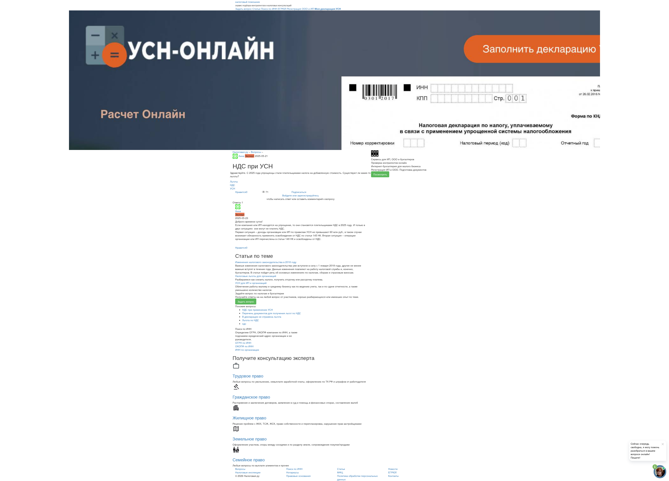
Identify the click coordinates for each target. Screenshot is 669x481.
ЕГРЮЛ (392, 472)
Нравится (241, 192)
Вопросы (240, 469)
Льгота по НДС (250, 320)
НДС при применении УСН (257, 309)
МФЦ (340, 472)
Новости (393, 469)
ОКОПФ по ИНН (244, 346)
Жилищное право (249, 418)
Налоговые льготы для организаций (255, 276)
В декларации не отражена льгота (261, 316)
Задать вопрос (245, 301)
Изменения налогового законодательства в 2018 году (265, 262)
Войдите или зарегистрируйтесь (300, 195)
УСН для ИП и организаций (251, 283)
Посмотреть (380, 174)
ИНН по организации (247, 349)
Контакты (393, 476)
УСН (232, 188)
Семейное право (249, 459)
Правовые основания (298, 476)
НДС (232, 185)
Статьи (341, 469)
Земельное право (250, 439)
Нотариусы (292, 472)
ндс (244, 323)
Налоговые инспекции (247, 472)
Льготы (234, 181)
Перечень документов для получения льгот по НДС (271, 313)
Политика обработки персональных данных (357, 477)
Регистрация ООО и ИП (300, 8)
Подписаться (298, 192)
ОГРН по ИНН (243, 342)
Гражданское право (251, 397)
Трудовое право (248, 376)
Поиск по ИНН (294, 469)
